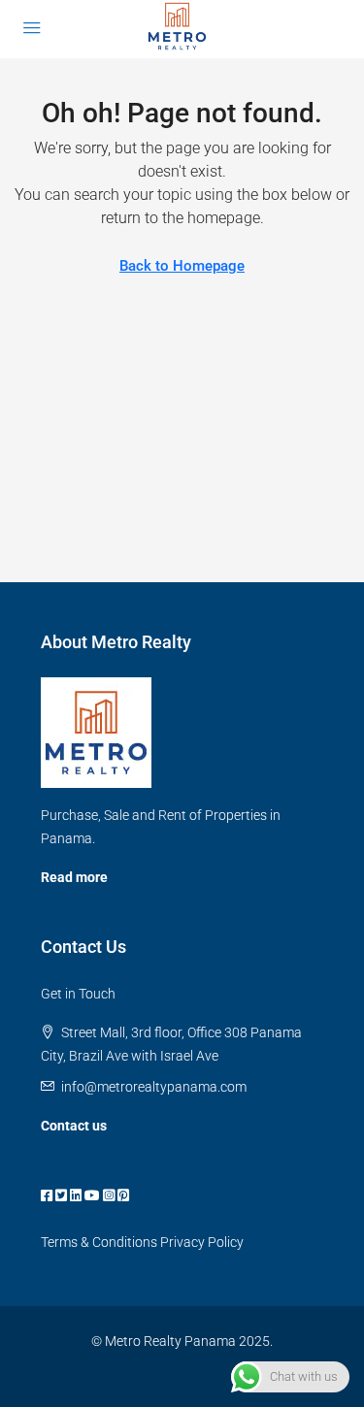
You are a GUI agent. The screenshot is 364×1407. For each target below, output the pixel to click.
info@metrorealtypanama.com (154, 1087)
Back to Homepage (182, 266)
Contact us (74, 1125)
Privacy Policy (202, 1242)
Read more (74, 877)
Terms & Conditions (99, 1242)
